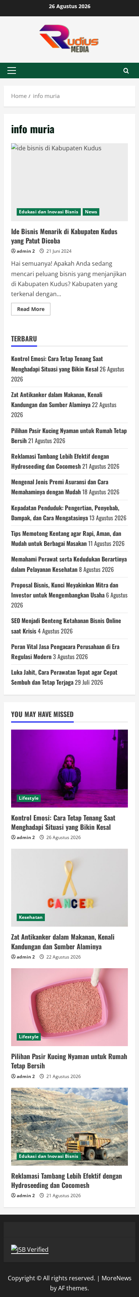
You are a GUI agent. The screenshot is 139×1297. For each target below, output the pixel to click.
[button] (12, 70)
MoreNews (117, 1278)
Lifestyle (29, 798)
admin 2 (26, 251)
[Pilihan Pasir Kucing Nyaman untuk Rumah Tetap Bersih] (69, 1007)
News (91, 212)
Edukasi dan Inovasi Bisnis (49, 212)
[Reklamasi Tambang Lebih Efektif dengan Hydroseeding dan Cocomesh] (69, 1127)
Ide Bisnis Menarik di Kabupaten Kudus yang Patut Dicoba (69, 182)
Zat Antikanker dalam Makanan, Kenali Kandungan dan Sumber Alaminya (63, 941)
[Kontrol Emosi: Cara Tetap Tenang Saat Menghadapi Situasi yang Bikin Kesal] (69, 769)
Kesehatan (31, 917)
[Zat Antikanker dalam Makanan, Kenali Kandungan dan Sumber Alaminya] (69, 888)
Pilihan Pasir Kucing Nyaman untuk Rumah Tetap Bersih (69, 1060)
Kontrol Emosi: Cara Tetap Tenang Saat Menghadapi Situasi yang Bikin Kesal (63, 822)
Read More (33, 310)
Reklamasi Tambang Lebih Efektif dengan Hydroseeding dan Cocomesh (66, 1180)
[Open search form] (126, 70)
